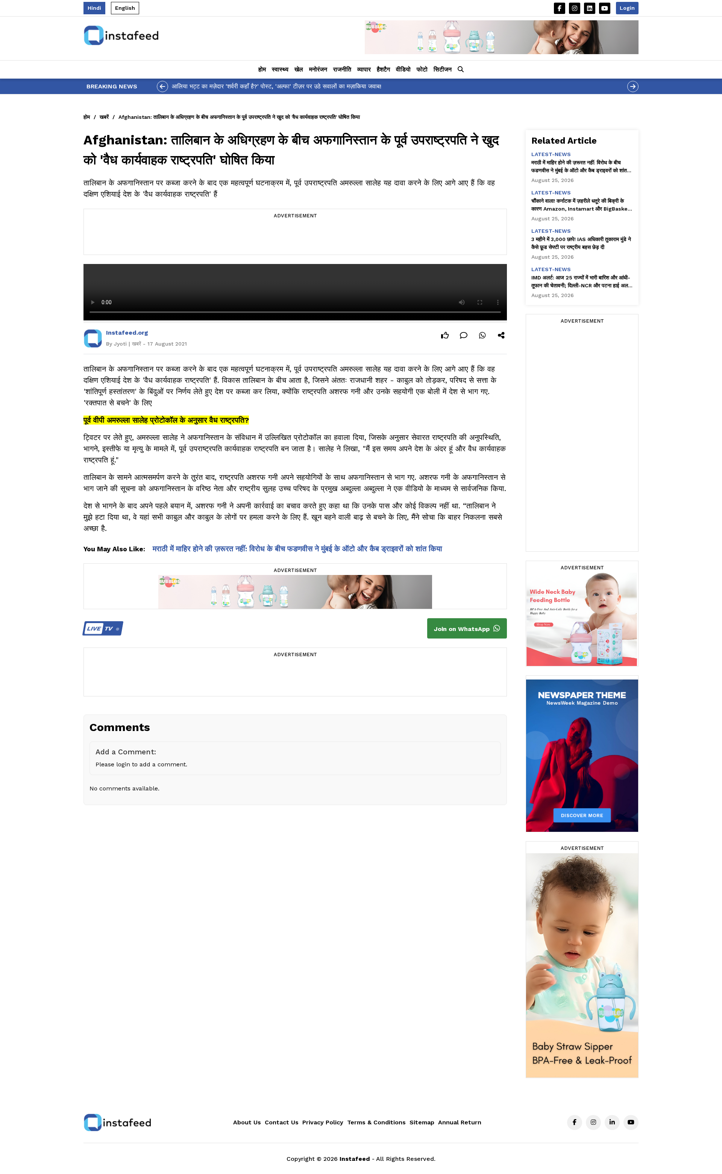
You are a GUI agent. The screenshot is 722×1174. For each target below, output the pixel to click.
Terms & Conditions (376, 1122)
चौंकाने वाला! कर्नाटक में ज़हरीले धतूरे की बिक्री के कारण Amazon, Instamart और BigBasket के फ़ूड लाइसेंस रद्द (580, 205)
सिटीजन (443, 69)
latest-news (551, 154)
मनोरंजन (318, 69)
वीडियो (403, 69)
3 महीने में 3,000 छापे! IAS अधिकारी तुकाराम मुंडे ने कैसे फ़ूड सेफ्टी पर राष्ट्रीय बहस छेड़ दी (581, 243)
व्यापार (364, 69)
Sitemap (422, 1122)
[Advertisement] (295, 238)
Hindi (94, 8)
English (125, 8)
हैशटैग (383, 69)
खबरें (104, 117)
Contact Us (282, 1122)
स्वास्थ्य (280, 69)
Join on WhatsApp (462, 629)
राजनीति (342, 69)
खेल (298, 69)
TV (100, 628)
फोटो (422, 69)
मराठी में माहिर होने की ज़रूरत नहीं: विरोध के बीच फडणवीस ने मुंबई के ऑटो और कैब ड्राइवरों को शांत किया (297, 548)
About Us (247, 1122)
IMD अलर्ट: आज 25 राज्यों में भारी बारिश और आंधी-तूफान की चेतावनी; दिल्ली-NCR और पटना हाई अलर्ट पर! (581, 282)
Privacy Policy (322, 1122)
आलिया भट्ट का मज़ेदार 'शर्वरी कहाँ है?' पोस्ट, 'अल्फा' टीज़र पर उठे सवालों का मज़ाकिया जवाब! (276, 86)
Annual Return (459, 1122)
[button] (461, 69)
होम (262, 69)
